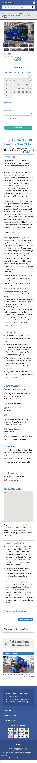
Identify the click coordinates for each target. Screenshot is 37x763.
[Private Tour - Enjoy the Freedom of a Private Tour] (9, 2)
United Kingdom (15, 13)
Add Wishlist (29, 152)
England (26, 13)
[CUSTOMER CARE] (31, 715)
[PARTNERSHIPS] (31, 720)
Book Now (18, 127)
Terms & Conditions (15, 758)
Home (4, 13)
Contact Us (24, 758)
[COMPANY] (31, 710)
